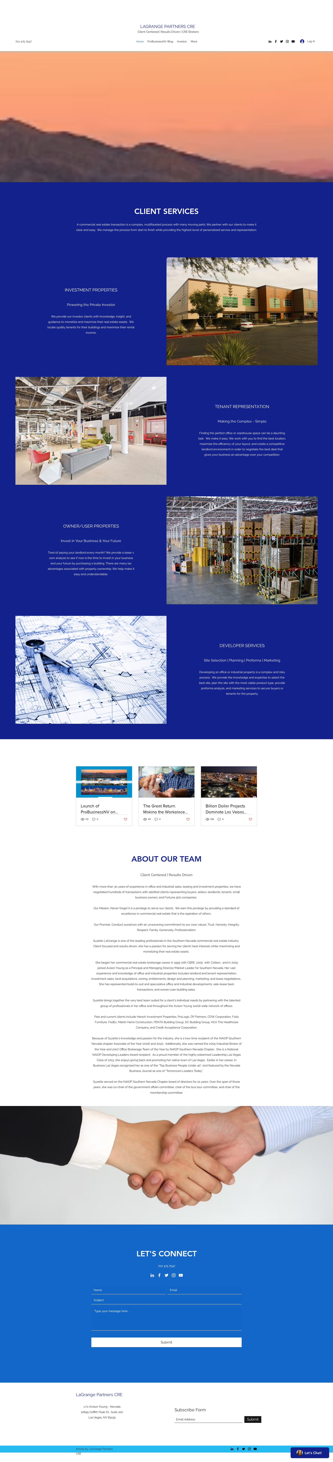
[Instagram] (287, 41)
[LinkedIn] (270, 41)
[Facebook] (276, 41)
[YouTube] (293, 41)
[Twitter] (281, 41)
